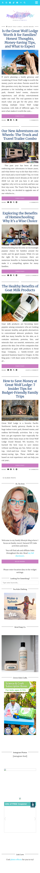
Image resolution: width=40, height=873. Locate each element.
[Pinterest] (10, 3)
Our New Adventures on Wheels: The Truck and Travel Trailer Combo (20, 135)
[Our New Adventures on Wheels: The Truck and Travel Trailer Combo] (20, 162)
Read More (20, 561)
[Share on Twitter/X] (13, 120)
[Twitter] (3, 3)
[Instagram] (6, 3)
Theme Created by (20, 870)
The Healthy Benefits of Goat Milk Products (20, 288)
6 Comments (34, 202)
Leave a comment (32, 275)
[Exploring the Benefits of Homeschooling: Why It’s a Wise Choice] (20, 244)
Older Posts (10, 478)
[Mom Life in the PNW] (20, 15)
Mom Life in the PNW (22, 868)
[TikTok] (13, 3)
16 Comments (33, 469)
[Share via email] (8, 120)
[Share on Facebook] (11, 120)
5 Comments (34, 120)
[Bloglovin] (21, 3)
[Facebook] (17, 3)
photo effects (16, 859)
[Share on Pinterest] (16, 120)
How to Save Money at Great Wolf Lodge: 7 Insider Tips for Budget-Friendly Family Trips (20, 388)
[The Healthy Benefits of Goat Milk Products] (20, 321)
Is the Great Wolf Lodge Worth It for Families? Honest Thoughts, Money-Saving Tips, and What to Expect (20, 38)
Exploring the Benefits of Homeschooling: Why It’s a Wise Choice (20, 217)
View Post (20, 116)
